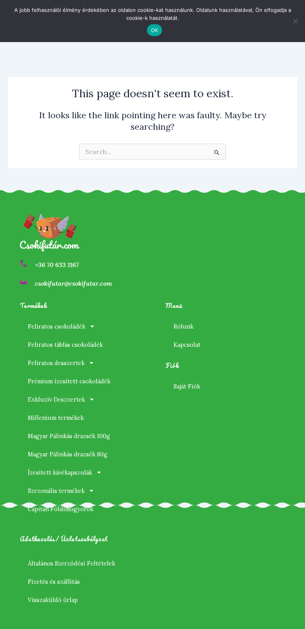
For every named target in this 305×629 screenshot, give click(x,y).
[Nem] (295, 21)
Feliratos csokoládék (56, 326)
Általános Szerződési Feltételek (71, 563)
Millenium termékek (56, 417)
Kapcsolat (187, 344)
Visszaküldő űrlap (53, 600)
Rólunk (183, 326)
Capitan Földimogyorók (60, 509)
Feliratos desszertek (56, 363)
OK (154, 30)
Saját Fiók (187, 386)
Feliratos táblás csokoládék (65, 344)
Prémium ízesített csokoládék (69, 381)
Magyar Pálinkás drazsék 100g (69, 436)
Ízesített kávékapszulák (60, 472)
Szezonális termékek (56, 490)
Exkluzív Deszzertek (56, 399)
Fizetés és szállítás (54, 581)
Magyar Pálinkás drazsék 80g (67, 454)
